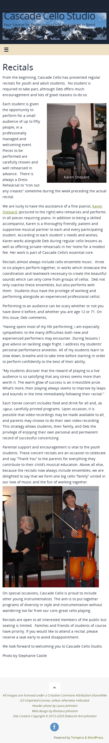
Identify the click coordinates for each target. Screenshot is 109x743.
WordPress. (96, 737)
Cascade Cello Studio (49, 15)
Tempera (77, 737)
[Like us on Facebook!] (54, 727)
